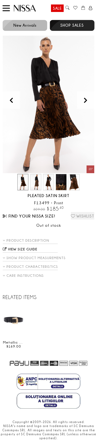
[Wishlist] (75, 8)
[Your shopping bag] (83, 8)
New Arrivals (25, 25)
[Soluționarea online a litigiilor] (48, 401)
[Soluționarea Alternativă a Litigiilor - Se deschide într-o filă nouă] (48, 382)
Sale (57, 8)
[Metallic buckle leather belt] (13, 321)
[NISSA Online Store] (30, 8)
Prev (11, 100)
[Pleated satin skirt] (48, 104)
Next (85, 100)
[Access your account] (90, 8)
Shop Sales (72, 25)
